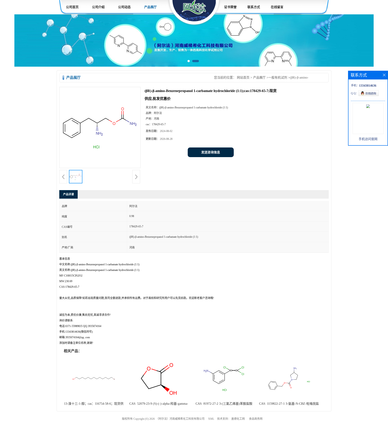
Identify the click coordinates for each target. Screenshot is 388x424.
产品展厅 (150, 7)
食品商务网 (255, 418)
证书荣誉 (230, 7)
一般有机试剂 (277, 77)
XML (211, 418)
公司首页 (72, 7)
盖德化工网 (238, 418)
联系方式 (253, 7)
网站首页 (243, 77)
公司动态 (124, 7)
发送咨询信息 (210, 152)
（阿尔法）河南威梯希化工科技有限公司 (180, 418)
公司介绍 (98, 7)
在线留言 (277, 7)
